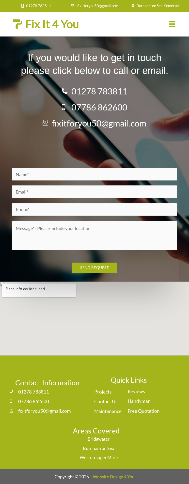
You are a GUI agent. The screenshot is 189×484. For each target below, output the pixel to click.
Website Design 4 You (114, 476)
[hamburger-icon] (172, 24)
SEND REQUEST (94, 268)
